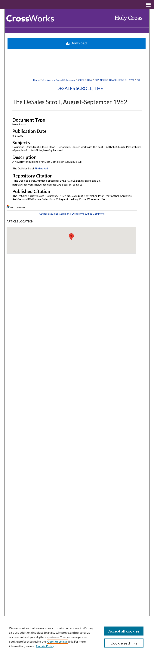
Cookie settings (57, 641)
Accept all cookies (123, 631)
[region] (77, 637)
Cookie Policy (45, 646)
